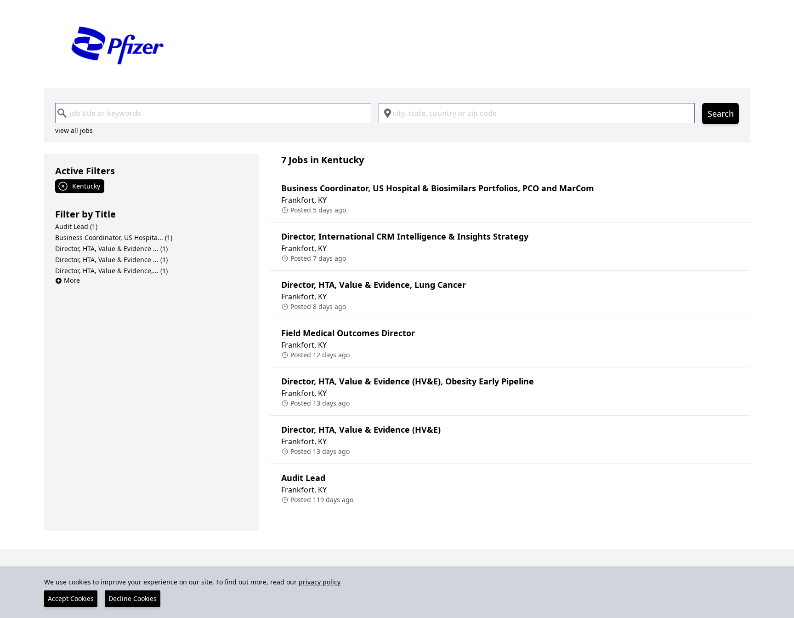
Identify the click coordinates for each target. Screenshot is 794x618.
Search (721, 113)
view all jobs (74, 130)
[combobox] (213, 113)
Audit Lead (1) (76, 226)
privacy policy (319, 582)
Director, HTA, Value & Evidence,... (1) (111, 270)
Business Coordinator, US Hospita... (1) (113, 237)
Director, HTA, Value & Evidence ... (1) (111, 248)
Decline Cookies (132, 598)
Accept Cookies (71, 598)
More (72, 280)
